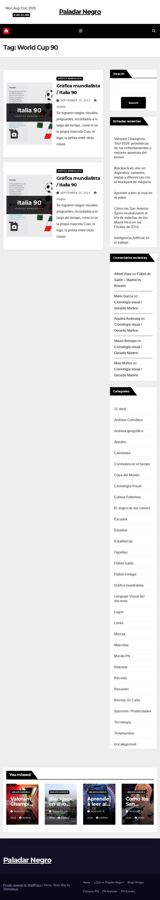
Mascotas (121, 645)
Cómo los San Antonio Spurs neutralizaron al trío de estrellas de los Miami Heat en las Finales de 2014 (131, 218)
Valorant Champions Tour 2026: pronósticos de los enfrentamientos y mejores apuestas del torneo (132, 148)
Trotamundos (124, 733)
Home (86, 882)
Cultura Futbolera (127, 497)
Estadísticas (123, 541)
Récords (120, 678)
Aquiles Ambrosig (127, 318)
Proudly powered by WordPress (22, 885)
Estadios (121, 530)
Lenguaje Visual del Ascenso (129, 599)
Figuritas (121, 552)
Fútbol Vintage (125, 574)
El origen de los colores (132, 508)
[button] (153, 31)
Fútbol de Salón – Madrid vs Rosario (132, 280)
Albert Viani (122, 274)
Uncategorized (125, 744)
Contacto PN (91, 891)
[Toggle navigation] (81, 31)
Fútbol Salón (124, 563)
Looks (118, 623)
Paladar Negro (80, 12)
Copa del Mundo (126, 475)
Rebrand (120, 667)
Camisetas (122, 453)
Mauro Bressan (125, 341)
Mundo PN (122, 656)
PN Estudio (128, 891)
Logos (119, 612)
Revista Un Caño (127, 700)
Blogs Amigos (136, 882)
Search (118, 74)
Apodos (120, 442)
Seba (141, 818)
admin (26, 818)
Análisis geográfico (128, 431)
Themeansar (10, 888)
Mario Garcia (123, 296)
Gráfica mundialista (70, 78)
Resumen (121, 689)
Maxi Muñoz (123, 363)
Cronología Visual (127, 486)
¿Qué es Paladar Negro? (109, 882)
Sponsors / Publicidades (132, 711)
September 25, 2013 (75, 100)
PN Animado (109, 891)
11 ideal (120, 409)
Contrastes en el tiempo (132, 464)
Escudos (120, 519)
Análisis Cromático (128, 420)
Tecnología (122, 722)
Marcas (119, 634)
